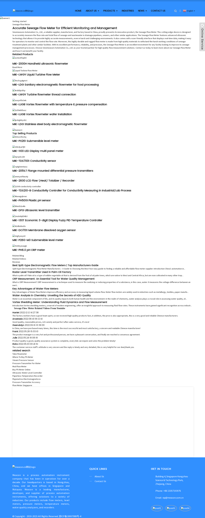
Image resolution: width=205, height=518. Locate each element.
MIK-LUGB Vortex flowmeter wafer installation (42, 114)
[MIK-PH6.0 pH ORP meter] (19, 245)
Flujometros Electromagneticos (26, 379)
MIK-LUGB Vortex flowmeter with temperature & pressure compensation (59, 104)
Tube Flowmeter (19, 354)
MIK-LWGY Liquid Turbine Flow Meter (36, 74)
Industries (128, 11)
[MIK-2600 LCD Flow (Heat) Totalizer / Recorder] (20, 176)
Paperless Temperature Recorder (27, 376)
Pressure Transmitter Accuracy (26, 382)
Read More (17, 67)
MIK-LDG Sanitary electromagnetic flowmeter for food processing (55, 85)
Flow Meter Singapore (22, 385)
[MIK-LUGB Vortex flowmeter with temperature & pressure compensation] (19, 100)
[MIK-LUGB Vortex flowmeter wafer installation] (19, 110)
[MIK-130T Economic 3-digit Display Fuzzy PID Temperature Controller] (19, 216)
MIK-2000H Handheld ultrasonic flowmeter (40, 64)
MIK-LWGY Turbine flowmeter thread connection (44, 94)
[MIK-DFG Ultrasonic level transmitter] (18, 206)
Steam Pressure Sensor (23, 360)
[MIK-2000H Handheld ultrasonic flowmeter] (19, 57)
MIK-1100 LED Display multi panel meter (37, 151)
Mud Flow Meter (19, 366)
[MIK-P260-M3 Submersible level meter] (18, 236)
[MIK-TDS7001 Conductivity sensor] (18, 156)
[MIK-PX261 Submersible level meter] (19, 136)
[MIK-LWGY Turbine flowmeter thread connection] (18, 90)
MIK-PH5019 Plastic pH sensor (31, 200)
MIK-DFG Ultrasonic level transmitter (36, 210)
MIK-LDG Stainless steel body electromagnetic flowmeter (49, 124)
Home (78, 11)
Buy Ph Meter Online (21, 369)
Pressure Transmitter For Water (26, 363)
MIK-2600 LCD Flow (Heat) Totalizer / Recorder (43, 181)
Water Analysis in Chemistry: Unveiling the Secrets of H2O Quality (51, 295)
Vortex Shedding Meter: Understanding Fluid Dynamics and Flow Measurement (59, 302)
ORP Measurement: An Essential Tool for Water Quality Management (53, 279)
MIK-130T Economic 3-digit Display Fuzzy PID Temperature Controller (57, 220)
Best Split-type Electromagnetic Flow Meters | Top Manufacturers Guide (55, 265)
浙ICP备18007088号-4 (70, 516)
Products (109, 11)
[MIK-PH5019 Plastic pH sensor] (19, 196)
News (141, 11)
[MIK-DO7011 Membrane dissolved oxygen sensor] (19, 226)
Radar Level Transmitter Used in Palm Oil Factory (41, 272)
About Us (91, 11)
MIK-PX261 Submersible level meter (35, 141)
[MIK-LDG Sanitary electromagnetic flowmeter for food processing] (19, 80)
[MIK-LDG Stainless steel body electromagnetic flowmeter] (19, 120)
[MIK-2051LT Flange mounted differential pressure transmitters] (19, 166)
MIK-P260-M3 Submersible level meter (37, 240)
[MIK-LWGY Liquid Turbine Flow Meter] (25, 70)
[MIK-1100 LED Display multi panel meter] (18, 146)
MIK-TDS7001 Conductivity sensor (34, 161)
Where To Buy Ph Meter (22, 357)
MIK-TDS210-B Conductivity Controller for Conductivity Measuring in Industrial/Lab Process (71, 190)
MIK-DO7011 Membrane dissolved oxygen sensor (44, 230)
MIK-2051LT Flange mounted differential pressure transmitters (52, 171)
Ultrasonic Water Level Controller (27, 372)
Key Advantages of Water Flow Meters (35, 289)
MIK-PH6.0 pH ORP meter (28, 250)
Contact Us (158, 11)
